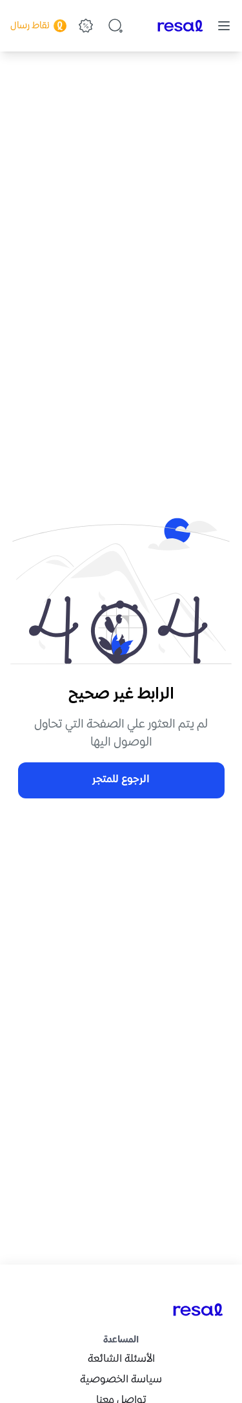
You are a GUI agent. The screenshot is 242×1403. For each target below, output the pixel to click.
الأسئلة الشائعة (121, 1359)
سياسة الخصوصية (121, 1380)
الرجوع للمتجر (121, 780)
